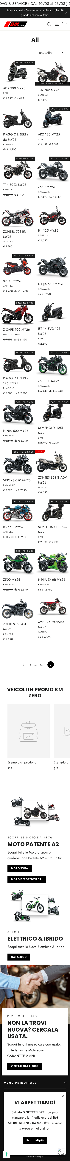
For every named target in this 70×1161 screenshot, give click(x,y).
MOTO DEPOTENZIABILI (26, 879)
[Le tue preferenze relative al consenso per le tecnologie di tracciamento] (6, 1154)
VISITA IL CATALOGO (24, 1066)
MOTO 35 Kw (19, 868)
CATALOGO (19, 957)
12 (41, 664)
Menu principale (20, 1083)
